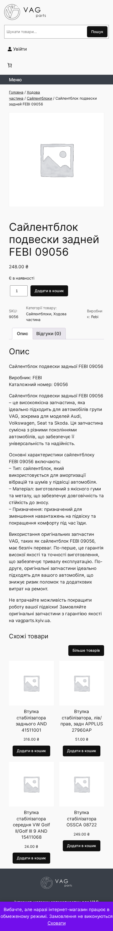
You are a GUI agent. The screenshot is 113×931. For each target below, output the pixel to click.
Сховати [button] (57, 923)
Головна (16, 92)
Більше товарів (86, 650)
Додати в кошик (49, 290)
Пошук (97, 31)
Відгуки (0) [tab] (48, 333)
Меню (15, 79)
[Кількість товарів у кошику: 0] (9, 65)
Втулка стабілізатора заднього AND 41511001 (31, 721)
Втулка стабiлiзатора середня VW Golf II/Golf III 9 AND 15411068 (31, 825)
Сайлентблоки (39, 98)
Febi (94, 316)
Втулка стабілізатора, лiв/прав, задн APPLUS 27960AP (81, 721)
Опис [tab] (22, 333)
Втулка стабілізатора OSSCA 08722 (81, 818)
